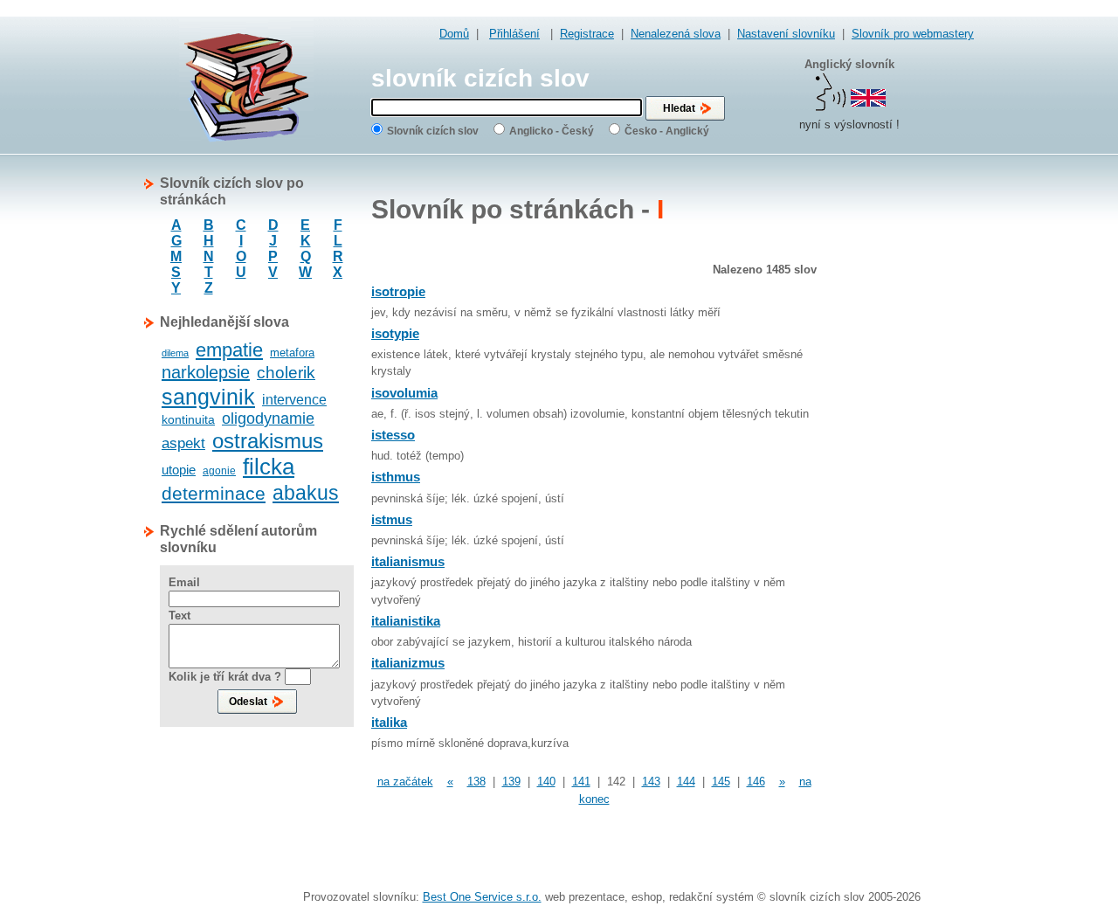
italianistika (405, 620)
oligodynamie (268, 418)
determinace (214, 493)
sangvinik (208, 396)
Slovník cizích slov (433, 131)
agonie (219, 471)
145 (721, 781)
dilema (175, 353)
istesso (393, 434)
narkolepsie (206, 372)
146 (756, 781)
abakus (306, 492)
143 (651, 781)
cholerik (286, 372)
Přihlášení (514, 33)
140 (546, 781)
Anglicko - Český (551, 131)
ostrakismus (267, 441)
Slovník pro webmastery (913, 33)
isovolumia (404, 392)
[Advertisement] (904, 437)
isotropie (398, 291)
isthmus (395, 476)
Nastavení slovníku (786, 33)
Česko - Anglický (667, 131)
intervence (294, 399)
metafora (292, 352)
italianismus (408, 561)
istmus (391, 519)
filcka (268, 466)
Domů (454, 33)
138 (476, 781)
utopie (179, 469)
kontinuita (188, 419)
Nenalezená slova (676, 33)
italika (389, 722)
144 (686, 781)
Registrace (587, 33)
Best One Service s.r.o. (482, 896)
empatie (229, 350)
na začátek (405, 781)
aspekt (183, 443)
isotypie (395, 333)
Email (184, 582)
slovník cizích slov (480, 78)
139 (511, 781)
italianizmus (408, 662)
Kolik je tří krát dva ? (225, 676)
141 (581, 781)
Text (179, 615)
